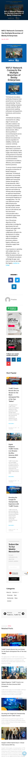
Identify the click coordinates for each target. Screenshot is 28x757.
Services (14, 592)
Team (15, 595)
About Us (8, 592)
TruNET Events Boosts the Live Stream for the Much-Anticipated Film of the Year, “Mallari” (14, 651)
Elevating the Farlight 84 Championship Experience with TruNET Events (14, 502)
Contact (9, 601)
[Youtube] (8, 364)
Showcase (10, 595)
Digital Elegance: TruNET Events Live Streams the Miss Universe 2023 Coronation (13, 451)
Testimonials (10, 598)
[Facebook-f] (8, 360)
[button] (10, 280)
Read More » (11, 423)
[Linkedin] (19, 360)
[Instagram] (14, 360)
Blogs (16, 598)
